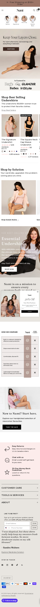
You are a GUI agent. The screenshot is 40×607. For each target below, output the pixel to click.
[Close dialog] (37, 291)
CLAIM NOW (30, 311)
